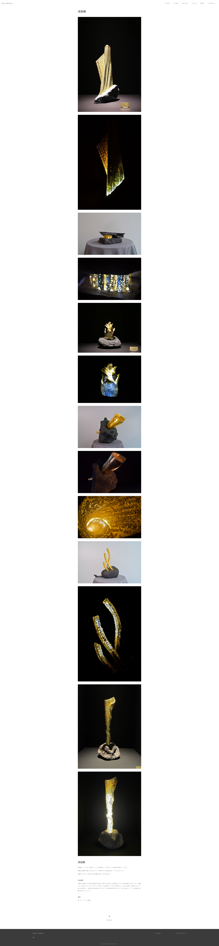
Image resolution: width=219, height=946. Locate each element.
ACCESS (194, 3)
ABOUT (167, 3)
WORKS (176, 3)
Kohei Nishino (7, 3)
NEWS (202, 3)
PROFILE (185, 3)
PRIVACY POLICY (181, 933)
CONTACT (211, 3)
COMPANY (158, 933)
